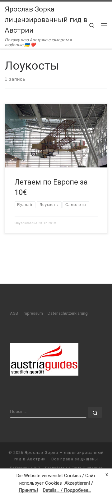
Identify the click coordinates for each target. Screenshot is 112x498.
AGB (14, 313)
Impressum (33, 313)
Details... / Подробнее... (67, 490)
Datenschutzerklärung (68, 313)
